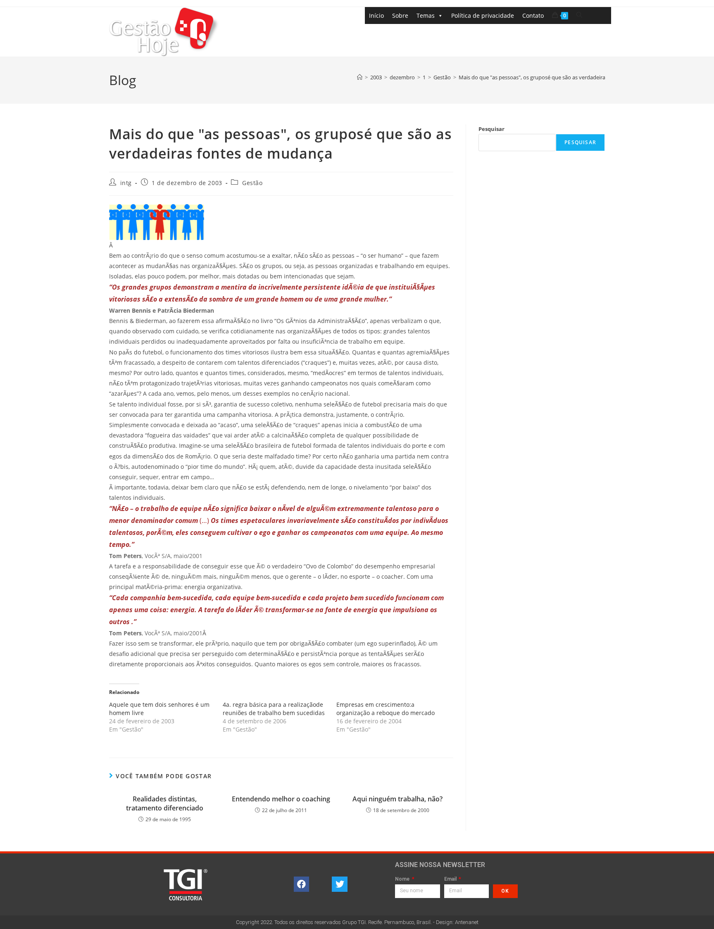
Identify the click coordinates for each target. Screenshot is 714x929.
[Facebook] (301, 884)
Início (376, 15)
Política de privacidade (482, 15)
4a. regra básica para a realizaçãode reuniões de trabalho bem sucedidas (274, 709)
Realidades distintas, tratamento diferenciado (164, 803)
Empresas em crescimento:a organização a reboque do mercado (385, 709)
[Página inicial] (359, 77)
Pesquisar (491, 129)
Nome (403, 879)
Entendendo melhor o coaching (281, 798)
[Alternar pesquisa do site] (579, 15)
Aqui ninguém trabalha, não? (397, 798)
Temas (425, 15)
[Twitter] (339, 884)
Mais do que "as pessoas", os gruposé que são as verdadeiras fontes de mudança (558, 77)
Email (451, 879)
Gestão (252, 183)
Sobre (400, 15)
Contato (533, 15)
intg (126, 183)
